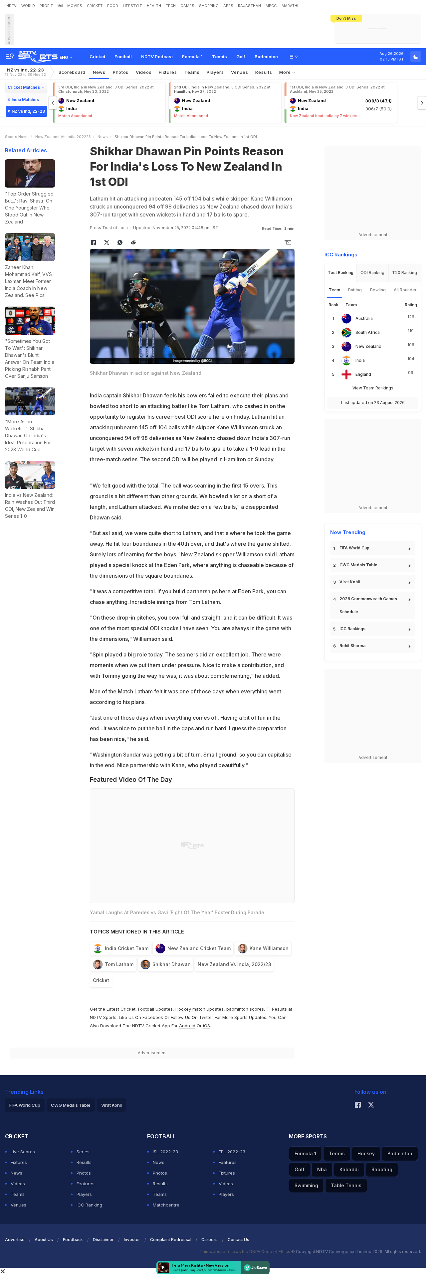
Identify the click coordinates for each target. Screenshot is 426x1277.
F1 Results (277, 1009)
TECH (171, 5)
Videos (143, 72)
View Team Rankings (372, 387)
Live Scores (23, 1151)
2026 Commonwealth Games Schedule (368, 605)
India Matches (25, 99)
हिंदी (60, 5)
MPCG (271, 5)
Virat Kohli (349, 581)
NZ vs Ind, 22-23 (25, 72)
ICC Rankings (352, 628)
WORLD (28, 5)
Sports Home (17, 136)
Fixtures (168, 72)
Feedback (73, 1239)
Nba (322, 1169)
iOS (206, 1025)
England (363, 374)
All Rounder (405, 289)
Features (86, 1183)
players (215, 72)
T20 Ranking (404, 272)
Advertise (15, 1239)
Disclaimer (103, 1239)
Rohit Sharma (352, 645)
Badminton (266, 56)
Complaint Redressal (170, 1239)
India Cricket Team (126, 948)
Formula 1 (192, 56)
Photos (120, 72)
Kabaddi (349, 1169)
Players (84, 1194)
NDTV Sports (103, 1017)
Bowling (378, 289)
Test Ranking (340, 272)
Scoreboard (72, 72)
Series (83, 1151)
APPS (228, 5)
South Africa (367, 332)
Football (123, 56)
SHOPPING (209, 5)
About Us (44, 1239)
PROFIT (46, 5)
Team (334, 289)
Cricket (97, 56)
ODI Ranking (372, 272)
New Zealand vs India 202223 (63, 136)
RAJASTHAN (249, 5)
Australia (364, 318)
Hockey (366, 1153)
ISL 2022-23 (165, 1151)
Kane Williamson (269, 948)
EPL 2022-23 (232, 1151)
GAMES (187, 5)
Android (187, 1025)
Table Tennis (346, 1185)
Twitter (206, 1017)
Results (263, 72)
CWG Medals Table (358, 564)
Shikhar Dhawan (171, 964)
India (360, 360)
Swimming (306, 1185)
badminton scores (245, 1009)
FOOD (112, 5)
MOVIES (74, 5)
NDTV (11, 5)
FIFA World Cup (354, 547)
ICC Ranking (89, 1204)
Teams (18, 1194)
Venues (239, 72)
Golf (240, 56)
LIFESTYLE (132, 5)
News (99, 72)
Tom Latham (119, 964)
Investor (132, 1239)
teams (192, 72)
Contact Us (238, 1239)
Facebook (152, 1017)
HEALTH (154, 5)
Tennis (219, 56)
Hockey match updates (199, 1009)
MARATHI (290, 5)
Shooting (381, 1169)
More (285, 72)
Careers (209, 1239)
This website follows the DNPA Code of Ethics (245, 1251)
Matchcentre (166, 1204)
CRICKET (95, 5)
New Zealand (368, 346)
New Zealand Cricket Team (199, 948)
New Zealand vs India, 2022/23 (234, 964)
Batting (355, 289)
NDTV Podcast (157, 56)
